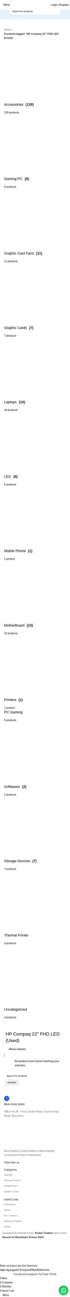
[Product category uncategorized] (35, 530)
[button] (63, 1290)
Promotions (10, 1204)
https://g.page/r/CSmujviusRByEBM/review (24, 1270)
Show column (17, 1049)
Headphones (10, 1185)
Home (8, 29)
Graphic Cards (11, 1191)
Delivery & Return (13, 1221)
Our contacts (10, 1215)
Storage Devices (12, 1180)
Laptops (8, 1174)
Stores (7, 1210)
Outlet (7, 1226)
